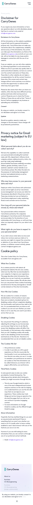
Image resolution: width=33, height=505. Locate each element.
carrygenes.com (12, 54)
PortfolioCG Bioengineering (10, 481)
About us (7, 476)
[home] (9, 3)
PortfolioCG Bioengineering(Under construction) (11, 487)
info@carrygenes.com (8, 33)
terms (24, 497)
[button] (29, 3)
